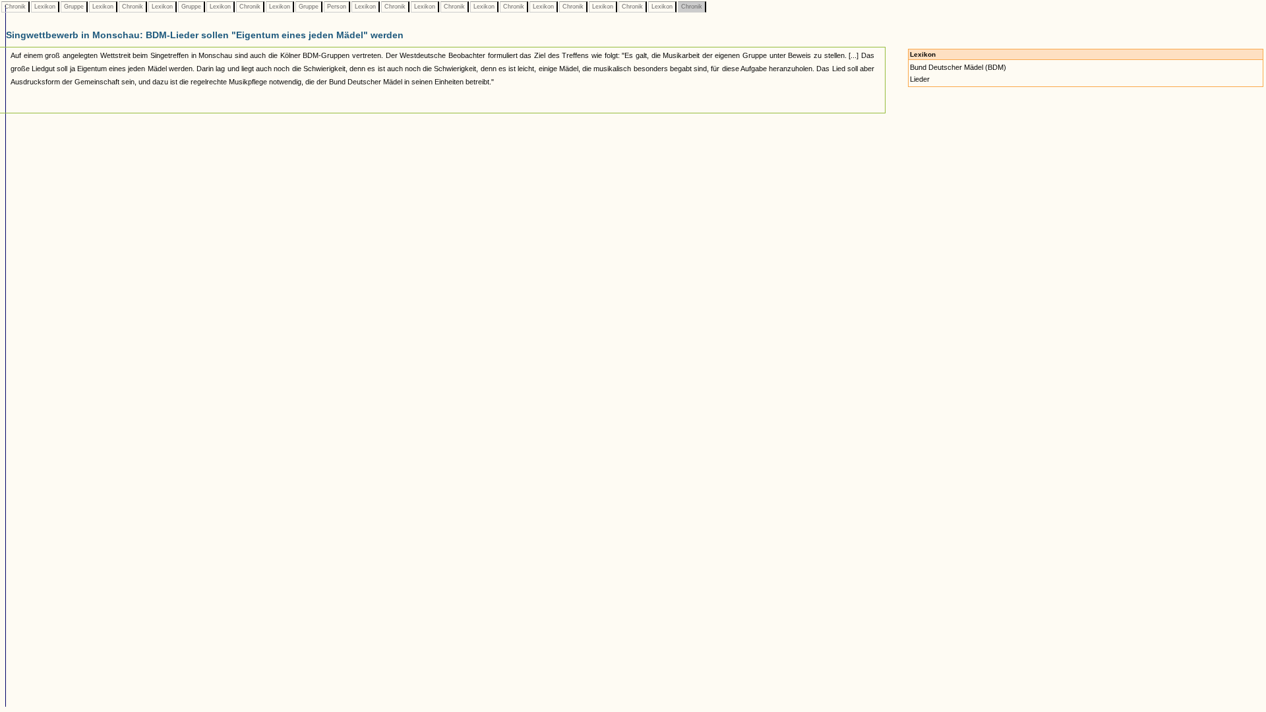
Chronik (15, 6)
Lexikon (44, 6)
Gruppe (74, 6)
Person (336, 6)
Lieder (920, 79)
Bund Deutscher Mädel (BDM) (958, 67)
